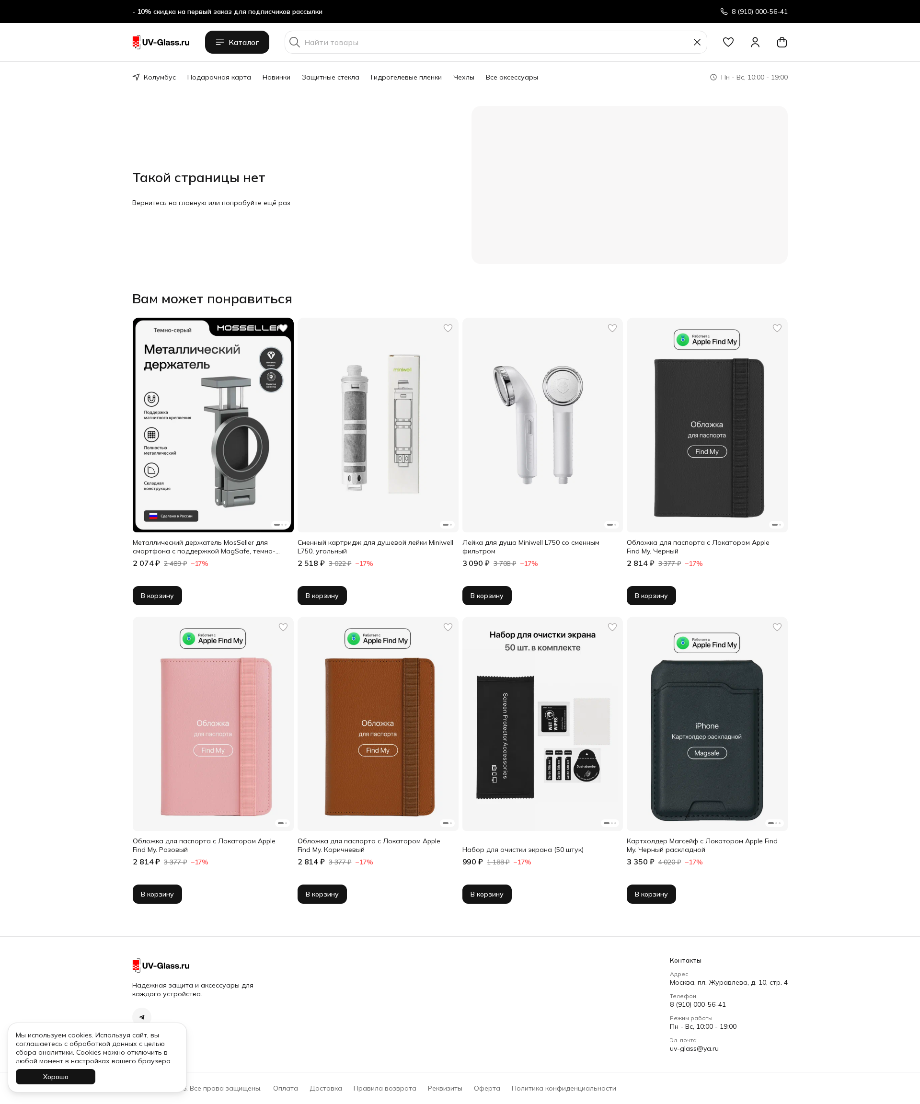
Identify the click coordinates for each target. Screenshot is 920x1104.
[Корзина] (782, 42)
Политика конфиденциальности (564, 1088)
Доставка (326, 1088)
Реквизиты (445, 1088)
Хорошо (56, 1076)
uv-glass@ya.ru (694, 1048)
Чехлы (463, 77)
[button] (728, 42)
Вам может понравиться (212, 298)
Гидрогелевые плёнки (406, 77)
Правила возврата (385, 1088)
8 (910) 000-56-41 (698, 1004)
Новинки (276, 77)
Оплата (285, 1088)
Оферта (487, 1088)
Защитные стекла (330, 77)
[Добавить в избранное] (283, 328)
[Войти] (755, 42)
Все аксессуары (512, 77)
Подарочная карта (219, 77)
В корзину (157, 595)
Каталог (244, 42)
